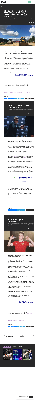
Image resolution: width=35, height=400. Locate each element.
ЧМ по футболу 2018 (26, 92)
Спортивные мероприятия (12, 204)
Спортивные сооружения (7, 9)
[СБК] (3, 2)
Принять (31, 397)
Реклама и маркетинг (22, 204)
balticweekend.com (28, 313)
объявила (13, 142)
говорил (15, 156)
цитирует (11, 59)
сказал (25, 157)
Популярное (7, 346)
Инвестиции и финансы (18, 92)
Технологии (29, 204)
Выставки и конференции (12, 320)
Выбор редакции (18, 346)
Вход (29, 1)
